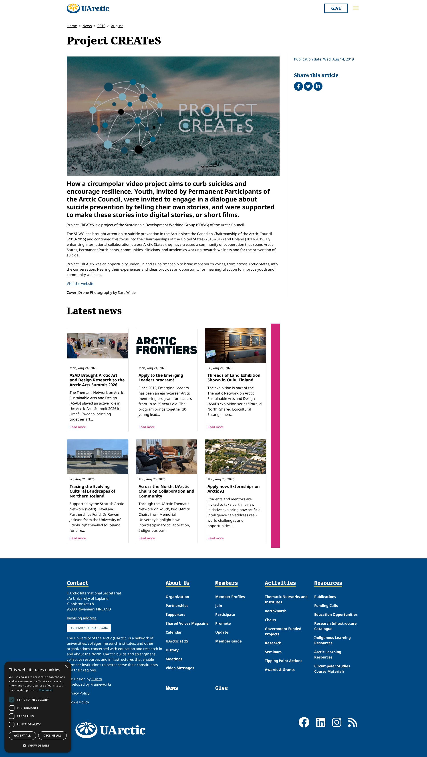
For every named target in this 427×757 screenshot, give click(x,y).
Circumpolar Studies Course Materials (332, 669)
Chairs (270, 619)
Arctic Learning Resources (327, 654)
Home (72, 25)
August (117, 25)
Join (218, 605)
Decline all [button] (52, 735)
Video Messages (180, 667)
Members (226, 583)
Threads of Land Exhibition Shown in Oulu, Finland (233, 377)
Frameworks (101, 684)
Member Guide (228, 641)
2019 (101, 25)
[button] (38, 745)
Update (221, 632)
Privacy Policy (78, 693)
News (87, 25)
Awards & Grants (280, 669)
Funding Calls (326, 605)
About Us (178, 583)
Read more (78, 427)
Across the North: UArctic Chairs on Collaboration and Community (166, 491)
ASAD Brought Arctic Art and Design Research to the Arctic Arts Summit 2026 (97, 379)
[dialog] (37, 707)
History (172, 650)
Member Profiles (230, 596)
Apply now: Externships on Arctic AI (233, 489)
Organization (177, 596)
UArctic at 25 (177, 641)
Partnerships (177, 605)
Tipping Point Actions (283, 660)
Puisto (96, 678)
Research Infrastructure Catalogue (335, 626)
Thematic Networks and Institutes (286, 599)
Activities (280, 583)
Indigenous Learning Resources (332, 640)
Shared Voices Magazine (187, 623)
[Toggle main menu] (355, 8)
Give (336, 8)
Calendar (174, 632)
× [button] (66, 666)
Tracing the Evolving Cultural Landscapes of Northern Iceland (92, 491)
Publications (325, 596)
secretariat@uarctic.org (89, 628)
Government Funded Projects (283, 631)
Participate (225, 614)
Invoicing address (82, 618)
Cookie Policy (78, 702)
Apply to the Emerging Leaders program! (161, 377)
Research (273, 642)
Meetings (174, 658)
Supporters (175, 614)
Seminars (273, 651)
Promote (223, 623)
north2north (275, 610)
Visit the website (80, 283)
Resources (328, 583)
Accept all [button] (22, 735)
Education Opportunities (336, 614)
